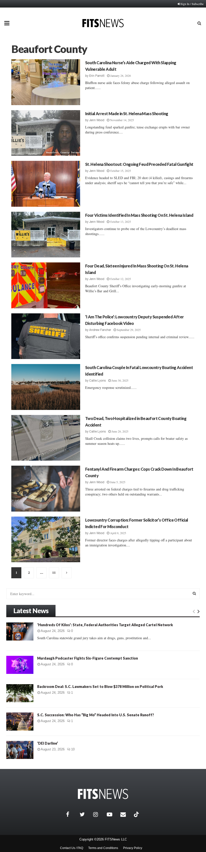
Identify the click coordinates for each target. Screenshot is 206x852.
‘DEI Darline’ (47, 743)
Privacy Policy (132, 848)
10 (73, 749)
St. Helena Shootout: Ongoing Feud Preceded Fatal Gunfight (139, 164)
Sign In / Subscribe (192, 4)
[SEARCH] (194, 593)
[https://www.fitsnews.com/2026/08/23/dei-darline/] (19, 750)
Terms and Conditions (103, 848)
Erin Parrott (97, 76)
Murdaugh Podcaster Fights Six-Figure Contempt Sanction (87, 658)
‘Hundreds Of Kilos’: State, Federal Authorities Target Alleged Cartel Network (105, 625)
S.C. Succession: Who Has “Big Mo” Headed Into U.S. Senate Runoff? (95, 715)
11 (54, 572)
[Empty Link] (194, 611)
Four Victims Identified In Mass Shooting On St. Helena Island (139, 215)
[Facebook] (71, 814)
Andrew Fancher (100, 330)
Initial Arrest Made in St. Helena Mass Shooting (126, 113)
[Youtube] (112, 814)
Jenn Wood (96, 120)
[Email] (125, 814)
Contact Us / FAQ (71, 848)
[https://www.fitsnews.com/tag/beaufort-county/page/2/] (67, 572)
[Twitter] (85, 814)
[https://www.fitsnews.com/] (103, 794)
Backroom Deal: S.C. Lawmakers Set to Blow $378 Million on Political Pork (100, 686)
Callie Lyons (97, 380)
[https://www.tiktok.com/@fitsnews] (137, 814)
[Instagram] (98, 814)
